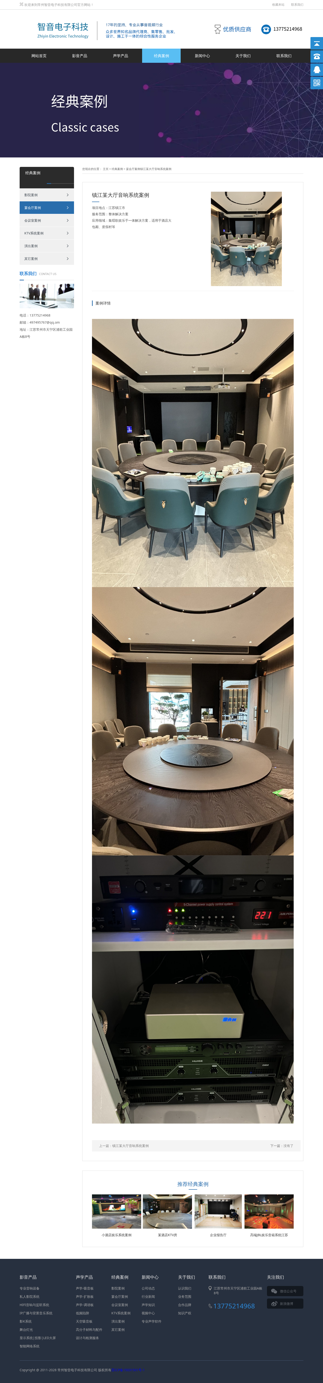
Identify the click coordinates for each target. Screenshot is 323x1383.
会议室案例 (32, 220)
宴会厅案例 (32, 207)
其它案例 (31, 258)
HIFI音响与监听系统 (34, 1305)
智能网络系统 (29, 1346)
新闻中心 (202, 55)
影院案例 (31, 195)
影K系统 (26, 1321)
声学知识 (148, 1305)
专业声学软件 (152, 1321)
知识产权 (184, 1313)
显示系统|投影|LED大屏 (38, 1338)
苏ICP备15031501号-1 (128, 1370)
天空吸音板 (84, 1321)
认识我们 (184, 1288)
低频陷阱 (82, 1313)
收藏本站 (278, 4)
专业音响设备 (29, 1288)
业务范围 (184, 1296)
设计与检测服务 (87, 1338)
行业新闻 (148, 1296)
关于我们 (243, 55)
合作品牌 (184, 1305)
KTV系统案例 (34, 233)
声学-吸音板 (85, 1288)
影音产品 (79, 55)
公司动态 (148, 1288)
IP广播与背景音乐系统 (36, 1313)
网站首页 (39, 55)
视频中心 (148, 1313)
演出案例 (31, 246)
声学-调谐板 (85, 1305)
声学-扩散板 (85, 1296)
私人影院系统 (29, 1296)
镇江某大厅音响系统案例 (130, 1145)
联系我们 (297, 4)
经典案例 (161, 55)
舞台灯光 (26, 1329)
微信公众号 (288, 1291)
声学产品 (120, 55)
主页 (106, 169)
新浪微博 (286, 1303)
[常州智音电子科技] (102, 15)
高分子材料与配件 (89, 1329)
